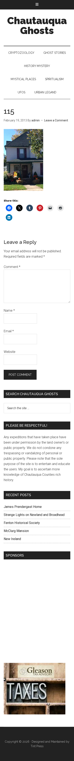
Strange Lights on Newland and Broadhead (34, 515)
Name (9, 310)
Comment (12, 267)
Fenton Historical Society (22, 523)
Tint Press (37, 746)
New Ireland (12, 539)
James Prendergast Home (23, 507)
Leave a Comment (56, 120)
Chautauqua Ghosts (37, 25)
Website (9, 352)
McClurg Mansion (16, 531)
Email (9, 331)
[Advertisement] (37, 612)
